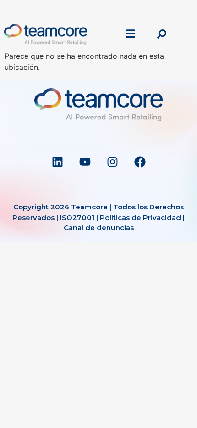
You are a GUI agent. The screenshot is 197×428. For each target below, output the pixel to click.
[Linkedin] (57, 161)
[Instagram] (112, 161)
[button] (162, 34)
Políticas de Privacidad (140, 217)
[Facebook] (139, 161)
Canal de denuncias (99, 227)
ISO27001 (77, 217)
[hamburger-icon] (130, 34)
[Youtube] (84, 161)
